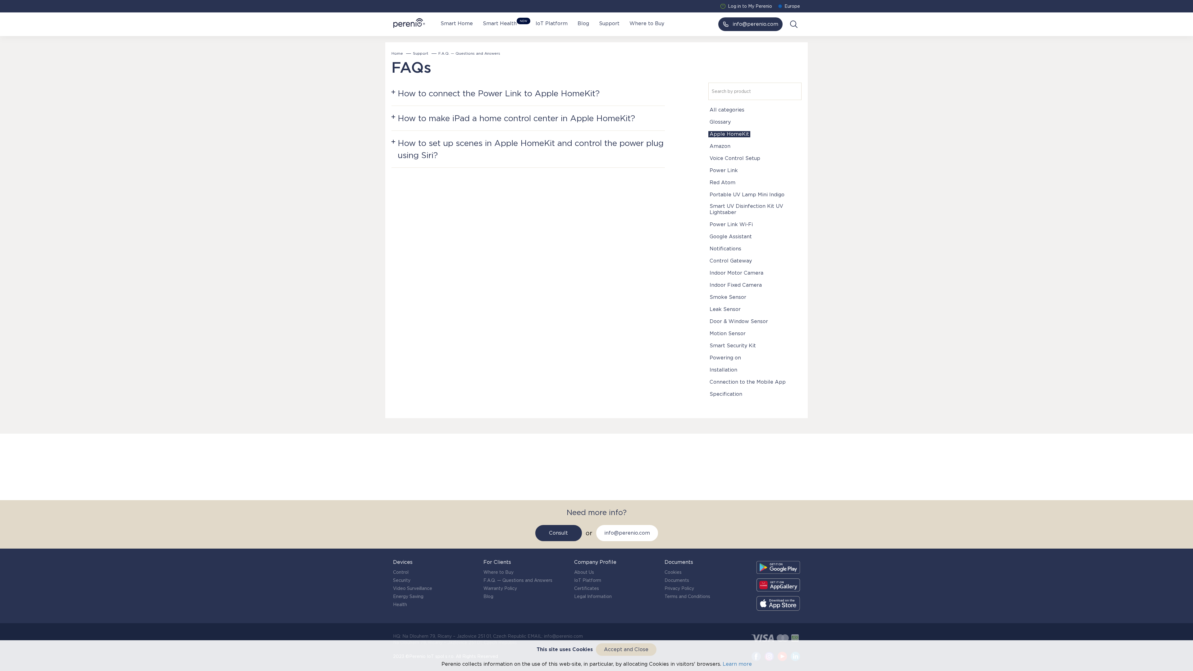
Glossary (720, 122)
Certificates (586, 588)
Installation (723, 370)
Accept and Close (626, 649)
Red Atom (722, 182)
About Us (584, 572)
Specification (726, 394)
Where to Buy (646, 23)
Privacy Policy (679, 588)
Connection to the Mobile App (748, 382)
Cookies (673, 572)
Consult (558, 533)
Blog (583, 23)
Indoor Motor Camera (736, 273)
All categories (727, 110)
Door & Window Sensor (739, 321)
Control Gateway (731, 261)
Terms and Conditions (687, 596)
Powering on (725, 358)
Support (609, 23)
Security (401, 580)
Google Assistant (731, 237)
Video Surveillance (412, 588)
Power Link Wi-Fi (731, 224)
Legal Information (593, 596)
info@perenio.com (627, 533)
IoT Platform (552, 23)
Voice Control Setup (735, 158)
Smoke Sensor (728, 297)
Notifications (725, 249)
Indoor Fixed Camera (736, 285)
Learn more (737, 664)
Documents (677, 580)
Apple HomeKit (729, 134)
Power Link (724, 170)
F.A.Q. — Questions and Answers (517, 580)
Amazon (720, 146)
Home (397, 53)
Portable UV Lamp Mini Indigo (747, 195)
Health (400, 604)
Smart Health (504, 23)
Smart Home (457, 23)
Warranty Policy (500, 588)
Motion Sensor (728, 333)
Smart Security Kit (733, 346)
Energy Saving (408, 596)
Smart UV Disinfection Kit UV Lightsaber (746, 209)
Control (401, 572)
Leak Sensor (725, 309)
